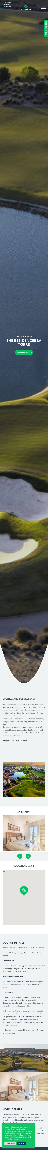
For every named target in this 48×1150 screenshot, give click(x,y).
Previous (19, 856)
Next (28, 856)
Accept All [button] (21, 1143)
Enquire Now (46, 28)
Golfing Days (26, 7)
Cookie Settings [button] (10, 1143)
